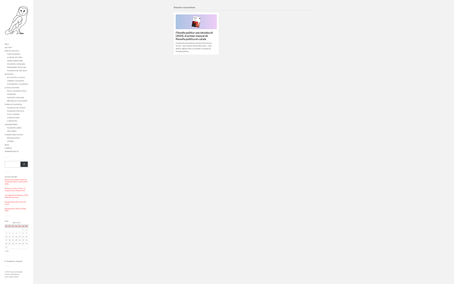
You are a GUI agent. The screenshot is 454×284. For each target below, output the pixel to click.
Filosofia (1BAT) (14, 128)
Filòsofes (11, 94)
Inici (7, 44)
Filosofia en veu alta (17, 71)
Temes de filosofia (13, 104)
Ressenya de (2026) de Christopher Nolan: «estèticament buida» (16, 182)
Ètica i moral (13, 114)
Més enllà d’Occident (17, 101)
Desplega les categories (14, 261)
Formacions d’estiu (14, 135)
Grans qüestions (15, 61)
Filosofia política (15, 111)
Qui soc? (8, 47)
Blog (7, 145)
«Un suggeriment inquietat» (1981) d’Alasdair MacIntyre (16, 196)
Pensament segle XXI (16, 67)
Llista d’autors (12, 88)
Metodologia (13, 138)
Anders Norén (13, 277)
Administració (12, 151)
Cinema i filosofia (15, 81)
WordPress (15, 274)
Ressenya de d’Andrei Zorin (15, 189)
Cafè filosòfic (13, 54)
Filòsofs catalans (15, 98)
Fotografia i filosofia (17, 84)
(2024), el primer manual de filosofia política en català (194, 36)
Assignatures (11, 124)
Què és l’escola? (12, 51)
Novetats (9, 74)
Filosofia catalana (16, 64)
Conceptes (12, 121)
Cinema (10, 141)
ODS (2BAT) (12, 131)
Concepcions (13, 118)
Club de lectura (14, 57)
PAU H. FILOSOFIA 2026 (16, 91)
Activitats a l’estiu (16, 77)
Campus (8, 148)
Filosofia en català (16, 108)
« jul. (7, 251)
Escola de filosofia (16, 272)
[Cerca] (24, 164)
